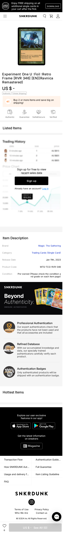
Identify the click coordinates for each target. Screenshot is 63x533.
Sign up (31, 180)
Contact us (41, 513)
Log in (45, 188)
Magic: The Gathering (49, 245)
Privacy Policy (42, 509)
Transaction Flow (13, 459)
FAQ (6, 481)
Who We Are (21, 513)
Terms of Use (21, 509)
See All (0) (35, 527)
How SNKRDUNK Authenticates (17, 466)
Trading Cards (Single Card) (46, 252)
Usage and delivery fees (17, 474)
